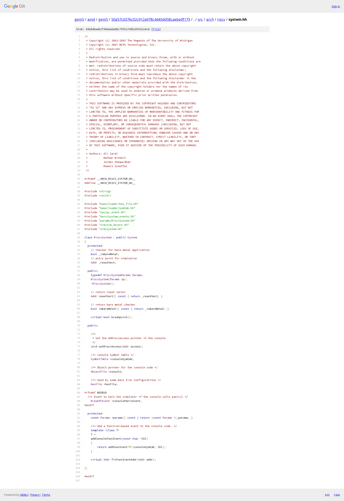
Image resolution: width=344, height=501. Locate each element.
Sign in (336, 6)
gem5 (79, 19)
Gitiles (24, 495)
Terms (46, 495)
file (156, 29)
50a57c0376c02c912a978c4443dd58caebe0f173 (150, 19)
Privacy (34, 495)
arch (210, 19)
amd (91, 19)
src (200, 19)
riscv (221, 19)
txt (327, 494)
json (337, 494)
